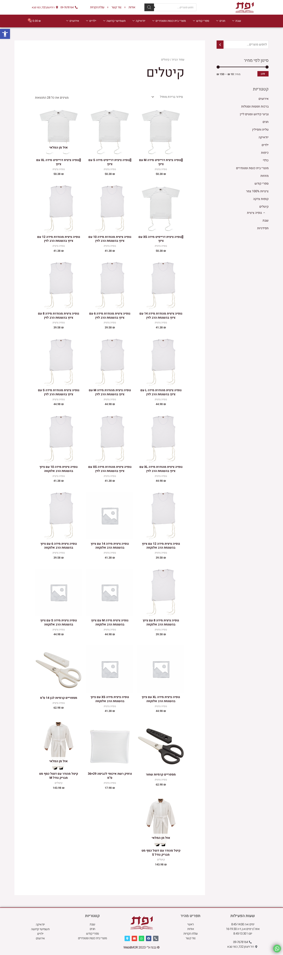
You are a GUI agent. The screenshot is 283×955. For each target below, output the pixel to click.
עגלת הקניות (97, 7)
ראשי (190, 924)
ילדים (92, 21)
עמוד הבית (178, 60)
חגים (222, 21)
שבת (238, 21)
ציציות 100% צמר (257, 191)
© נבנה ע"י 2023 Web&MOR (141, 947)
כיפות (265, 152)
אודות (132, 7)
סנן (263, 73)
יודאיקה (140, 21)
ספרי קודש (202, 21)
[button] (5, 34)
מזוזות (264, 176)
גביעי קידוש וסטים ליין (254, 114)
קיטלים (264, 206)
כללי (266, 160)
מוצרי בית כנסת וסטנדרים (171, 21)
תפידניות (263, 228)
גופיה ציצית (254, 213)
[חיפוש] (220, 44)
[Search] (149, 7)
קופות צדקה (261, 199)
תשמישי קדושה (116, 21)
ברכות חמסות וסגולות (255, 106)
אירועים (74, 21)
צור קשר (116, 7)
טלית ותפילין (260, 129)
